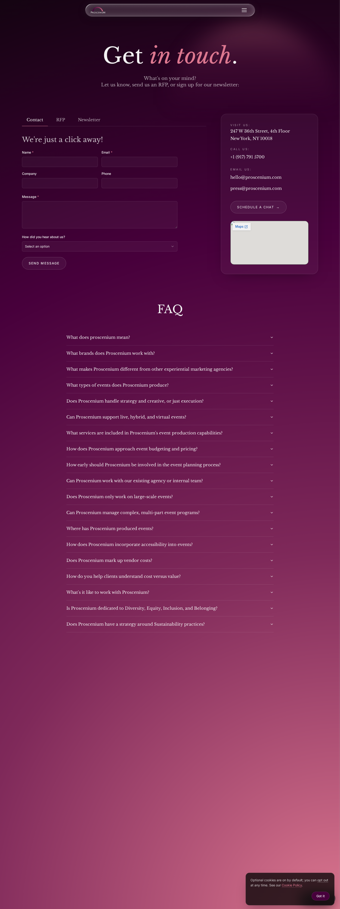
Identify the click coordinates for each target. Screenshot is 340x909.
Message (30, 197)
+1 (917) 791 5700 (247, 157)
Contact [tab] (35, 119)
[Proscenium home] (98, 10)
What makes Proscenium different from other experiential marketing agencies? (149, 369)
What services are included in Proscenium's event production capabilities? (144, 433)
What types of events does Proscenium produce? (117, 385)
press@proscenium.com (256, 188)
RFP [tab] (60, 119)
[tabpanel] (114, 203)
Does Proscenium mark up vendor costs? (109, 560)
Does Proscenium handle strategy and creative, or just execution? (135, 401)
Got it (320, 896)
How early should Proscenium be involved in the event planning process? (143, 464)
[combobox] (99, 246)
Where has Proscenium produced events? (109, 528)
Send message (44, 263)
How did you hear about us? (43, 237)
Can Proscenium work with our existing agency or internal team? (134, 480)
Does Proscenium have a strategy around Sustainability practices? (135, 624)
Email (107, 152)
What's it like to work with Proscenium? (107, 592)
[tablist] (114, 120)
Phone (106, 174)
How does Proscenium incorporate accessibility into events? (129, 544)
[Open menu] (244, 10)
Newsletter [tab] (89, 119)
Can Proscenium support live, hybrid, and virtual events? (126, 417)
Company (29, 174)
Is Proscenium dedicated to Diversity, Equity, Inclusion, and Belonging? (141, 608)
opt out (322, 880)
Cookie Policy (292, 885)
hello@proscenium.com (255, 177)
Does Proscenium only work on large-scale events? (119, 496)
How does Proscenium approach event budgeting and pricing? (132, 448)
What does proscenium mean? (98, 337)
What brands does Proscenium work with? (110, 353)
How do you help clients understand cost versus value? (123, 576)
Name (28, 152)
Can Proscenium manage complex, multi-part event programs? (133, 512)
